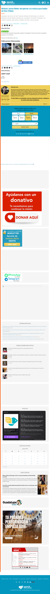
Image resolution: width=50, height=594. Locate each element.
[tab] (18, 550)
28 (25, 463)
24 (44, 461)
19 (12, 461)
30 (37, 463)
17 (44, 458)
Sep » (6, 466)
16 (37, 458)
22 (31, 461)
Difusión (28, 579)
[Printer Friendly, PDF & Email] (5, 31)
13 (18, 458)
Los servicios (22, 579)
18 (5, 461)
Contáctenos (46, 579)
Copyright (39, 579)
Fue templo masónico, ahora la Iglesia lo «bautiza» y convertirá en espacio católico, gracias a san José (27, 355)
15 (31, 458)
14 (25, 458)
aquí (17, 38)
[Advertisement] (25, 153)
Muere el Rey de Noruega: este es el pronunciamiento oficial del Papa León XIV (18, 336)
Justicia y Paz (24, 23)
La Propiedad (15, 579)
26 (12, 463)
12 (12, 458)
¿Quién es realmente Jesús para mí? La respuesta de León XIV (20, 348)
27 (18, 463)
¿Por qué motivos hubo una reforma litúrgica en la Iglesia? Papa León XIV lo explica (25, 361)
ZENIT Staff (16, 23)
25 (5, 463)
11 (5, 458)
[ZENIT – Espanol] (13, 2)
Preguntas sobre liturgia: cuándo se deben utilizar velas (19, 374)
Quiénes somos (5, 579)
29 (31, 463)
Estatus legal (34, 579)
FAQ (10, 579)
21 (25, 461)
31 (44, 463)
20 (18, 461)
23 (37, 461)
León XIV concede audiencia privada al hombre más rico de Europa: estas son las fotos (20, 339)
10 (44, 456)
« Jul (3, 466)
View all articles (5, 81)
